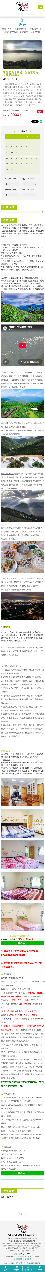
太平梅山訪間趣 (34, 29)
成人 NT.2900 (10, 179)
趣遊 (10, 29)
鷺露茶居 (5, 264)
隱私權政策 (18, 1259)
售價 (5, 115)
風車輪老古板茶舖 (8, 528)
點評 (39, 112)
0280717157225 (17, 1158)
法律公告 (28, 1259)
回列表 (23, 1214)
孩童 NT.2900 (10, 190)
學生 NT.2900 (28, 190)
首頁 (4, 29)
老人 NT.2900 (28, 179)
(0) (16, 79)
